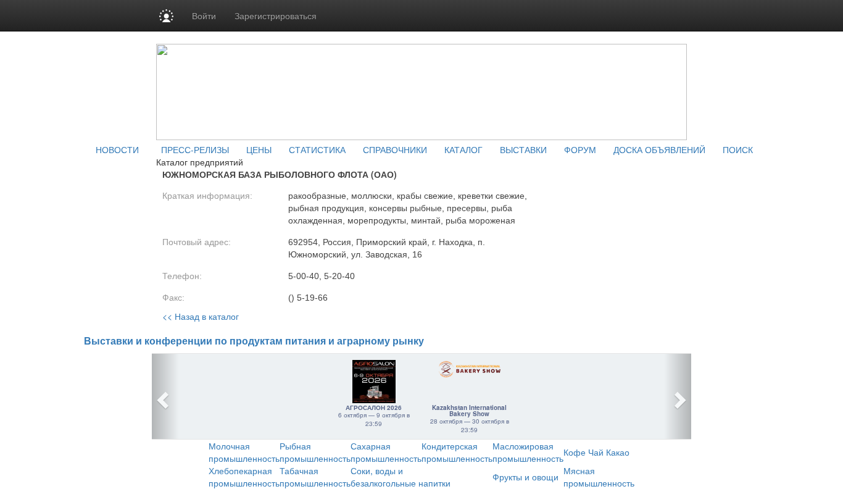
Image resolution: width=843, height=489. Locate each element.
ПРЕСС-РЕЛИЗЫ (195, 149)
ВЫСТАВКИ (523, 149)
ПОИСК (738, 149)
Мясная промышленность (598, 476)
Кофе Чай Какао (596, 452)
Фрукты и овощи (525, 476)
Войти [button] (204, 15)
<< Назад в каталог (200, 316)
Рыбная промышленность (315, 452)
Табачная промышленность (315, 476)
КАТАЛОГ (463, 149)
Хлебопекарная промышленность (244, 476)
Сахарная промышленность (386, 452)
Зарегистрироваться (276, 15)
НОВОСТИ (117, 149)
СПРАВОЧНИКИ (395, 149)
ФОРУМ (580, 149)
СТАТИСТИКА (317, 149)
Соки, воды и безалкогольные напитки (401, 476)
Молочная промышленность (244, 452)
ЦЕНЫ (259, 149)
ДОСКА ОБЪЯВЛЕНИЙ (659, 149)
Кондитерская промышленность (457, 452)
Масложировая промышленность (527, 452)
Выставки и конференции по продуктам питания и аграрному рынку (254, 341)
